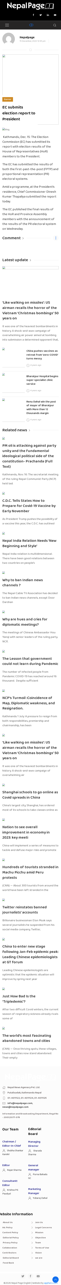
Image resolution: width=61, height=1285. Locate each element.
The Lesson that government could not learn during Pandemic (30, 661)
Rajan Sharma (14, 1170)
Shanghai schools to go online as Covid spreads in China (30, 795)
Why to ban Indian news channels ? (22, 582)
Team (38, 1243)
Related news (14, 430)
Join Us (39, 1222)
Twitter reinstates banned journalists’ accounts (24, 910)
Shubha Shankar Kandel (12, 1152)
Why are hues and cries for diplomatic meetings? (24, 622)
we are (38, 1258)
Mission (39, 1232)
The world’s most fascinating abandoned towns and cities (26, 1038)
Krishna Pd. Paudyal (10, 1192)
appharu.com (51, 1283)
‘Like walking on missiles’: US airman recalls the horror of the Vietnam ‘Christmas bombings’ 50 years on (30, 310)
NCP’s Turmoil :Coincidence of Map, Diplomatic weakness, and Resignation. (28, 703)
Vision (38, 1253)
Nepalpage (27, 37)
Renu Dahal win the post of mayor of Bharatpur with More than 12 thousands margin (41, 407)
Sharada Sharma (35, 1152)
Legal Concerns (43, 1227)
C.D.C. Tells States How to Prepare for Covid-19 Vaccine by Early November (29, 506)
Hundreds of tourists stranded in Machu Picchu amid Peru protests (30, 872)
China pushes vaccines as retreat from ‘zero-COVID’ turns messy (42, 355)
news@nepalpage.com (15, 1107)
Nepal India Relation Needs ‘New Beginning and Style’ (29, 543)
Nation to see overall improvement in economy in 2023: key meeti (26, 832)
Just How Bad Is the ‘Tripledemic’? (19, 999)
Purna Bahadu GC (37, 1176)
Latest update (15, 260)
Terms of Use (42, 1248)
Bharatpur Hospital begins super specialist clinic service (42, 380)
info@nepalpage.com (20, 1103)
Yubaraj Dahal (40, 1198)
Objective (40, 1238)
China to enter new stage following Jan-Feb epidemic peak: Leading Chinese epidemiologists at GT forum (30, 954)
